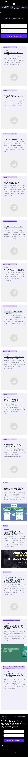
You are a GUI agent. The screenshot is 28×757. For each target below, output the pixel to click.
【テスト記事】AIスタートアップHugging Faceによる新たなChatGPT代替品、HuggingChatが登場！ (14, 579)
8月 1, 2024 (6, 309)
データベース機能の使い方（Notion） (13, 312)
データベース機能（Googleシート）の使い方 (13, 400)
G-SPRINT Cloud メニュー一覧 (13, 227)
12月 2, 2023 (6, 529)
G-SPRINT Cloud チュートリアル (10, 47)
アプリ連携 (5, 482)
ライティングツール (11, 668)
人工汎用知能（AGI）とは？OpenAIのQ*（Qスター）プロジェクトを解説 (14, 532)
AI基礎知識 (5, 525)
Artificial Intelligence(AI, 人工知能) (11, 620)
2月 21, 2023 (6, 671)
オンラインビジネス (7, 572)
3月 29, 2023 (6, 623)
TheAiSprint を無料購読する (14, 740)
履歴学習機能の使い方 (11, 183)
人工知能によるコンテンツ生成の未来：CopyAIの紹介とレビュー (14, 675)
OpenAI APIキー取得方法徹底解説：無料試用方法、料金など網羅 (14, 626)
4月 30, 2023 (6, 575)
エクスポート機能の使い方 (13, 139)
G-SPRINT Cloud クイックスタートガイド (13, 445)
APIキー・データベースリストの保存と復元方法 (14, 357)
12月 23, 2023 (6, 485)
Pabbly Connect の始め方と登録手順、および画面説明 (14, 489)
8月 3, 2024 (6, 50)
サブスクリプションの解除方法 (13, 96)
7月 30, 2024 (6, 354)
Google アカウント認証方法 (14, 270)
